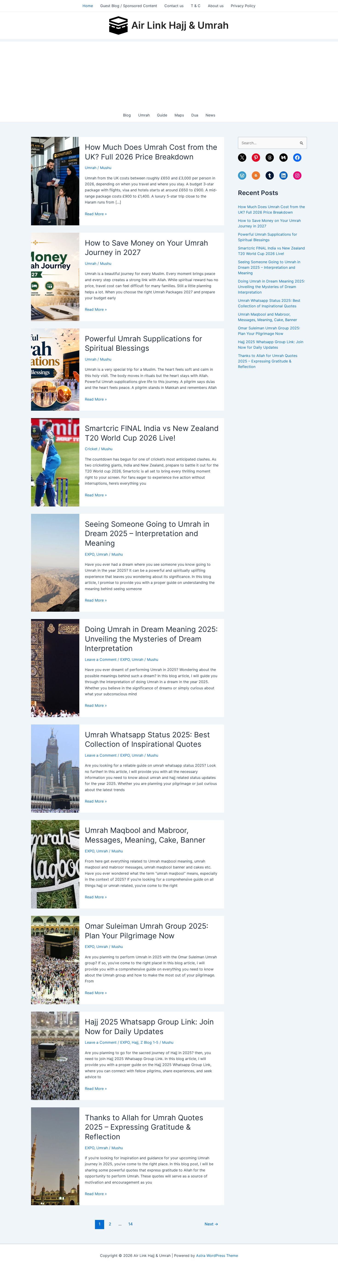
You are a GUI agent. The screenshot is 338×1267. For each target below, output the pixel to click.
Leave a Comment (101, 659)
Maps (179, 115)
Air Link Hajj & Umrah (180, 25)
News (210, 115)
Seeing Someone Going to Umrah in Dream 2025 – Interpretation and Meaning (147, 534)
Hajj (135, 1042)
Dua (194, 115)
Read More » (96, 214)
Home (88, 5)
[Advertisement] (169, 74)
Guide (162, 115)
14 (130, 1224)
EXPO (89, 554)
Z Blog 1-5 (149, 1042)
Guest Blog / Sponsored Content (128, 5)
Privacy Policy (243, 5)
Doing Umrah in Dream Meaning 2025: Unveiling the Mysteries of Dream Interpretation (151, 639)
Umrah (144, 115)
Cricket (91, 449)
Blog (127, 115)
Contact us (173, 5)
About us (215, 5)
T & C (196, 5)
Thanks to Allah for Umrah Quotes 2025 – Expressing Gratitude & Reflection (144, 1127)
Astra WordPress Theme (217, 1255)
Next (211, 1224)
